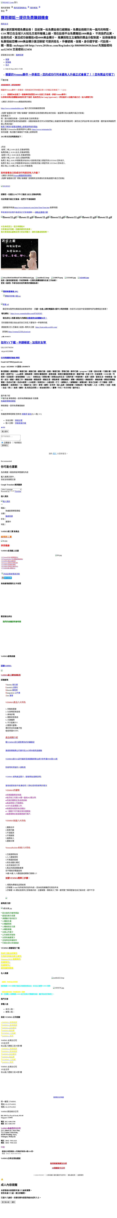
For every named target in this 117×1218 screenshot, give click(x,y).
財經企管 (18, 420)
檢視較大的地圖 (58, 1097)
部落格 (8, 62)
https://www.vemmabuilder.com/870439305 (26, 313)
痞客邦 (24, 414)
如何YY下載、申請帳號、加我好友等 (24, 342)
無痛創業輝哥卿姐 (8, 401)
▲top (3, 427)
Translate (18, 491)
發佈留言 (5, 445)
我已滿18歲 (5, 1202)
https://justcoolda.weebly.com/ (46, 327)
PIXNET (41, 1175)
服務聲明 (80, 1175)
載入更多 (5, 431)
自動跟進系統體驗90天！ (37, 318)
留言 (30, 414)
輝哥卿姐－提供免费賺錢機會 (24, 18)
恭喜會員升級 (20, 423)
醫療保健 (19, 55)
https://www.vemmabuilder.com (12, 108)
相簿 (7, 59)
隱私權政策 (71, 1175)
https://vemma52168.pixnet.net (19, 332)
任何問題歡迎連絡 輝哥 (10, 358)
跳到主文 (4, 24)
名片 (7, 65)
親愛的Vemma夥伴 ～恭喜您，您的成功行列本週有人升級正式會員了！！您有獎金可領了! (60, 74)
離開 (13, 1202)
